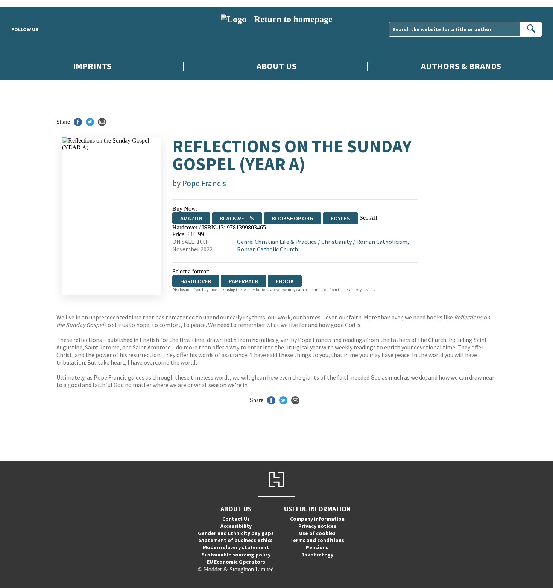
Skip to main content (24, 3)
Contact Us (236, 518)
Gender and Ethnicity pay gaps (236, 533)
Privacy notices (317, 526)
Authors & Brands (461, 66)
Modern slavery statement (236, 547)
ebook (285, 281)
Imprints (92, 66)
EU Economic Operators (236, 561)
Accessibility (236, 526)
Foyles (340, 218)
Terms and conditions (317, 540)
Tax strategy (317, 554)
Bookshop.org (292, 218)
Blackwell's (237, 218)
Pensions (317, 547)
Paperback (243, 281)
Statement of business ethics (236, 540)
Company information (317, 518)
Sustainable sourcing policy (236, 554)
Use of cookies (317, 533)
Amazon (191, 218)
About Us (276, 66)
